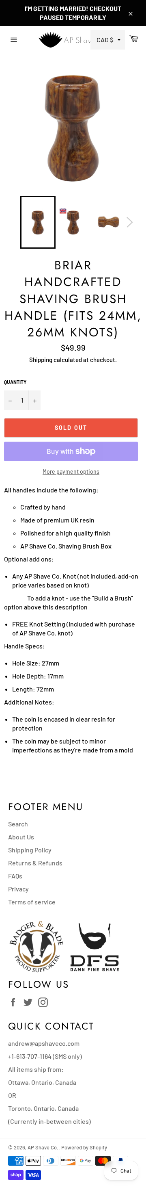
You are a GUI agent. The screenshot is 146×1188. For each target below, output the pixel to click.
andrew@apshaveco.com (43, 1043)
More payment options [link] (71, 471)
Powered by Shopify (84, 1147)
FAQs (15, 876)
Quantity (15, 382)
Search (18, 824)
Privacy (18, 889)
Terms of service (32, 902)
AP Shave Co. (43, 1147)
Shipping (40, 359)
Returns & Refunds (35, 863)
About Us (21, 837)
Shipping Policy (30, 850)
